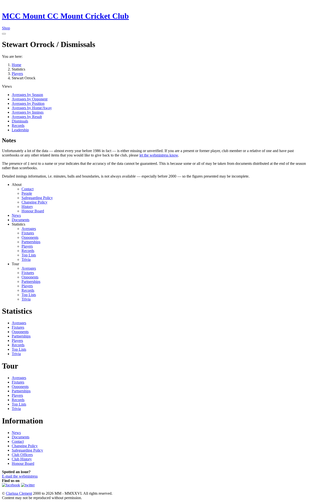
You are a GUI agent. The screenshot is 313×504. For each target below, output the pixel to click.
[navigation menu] (4, 34)
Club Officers (22, 455)
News (16, 215)
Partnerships (31, 242)
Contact (28, 189)
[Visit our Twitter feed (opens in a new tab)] (28, 485)
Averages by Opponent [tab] (29, 99)
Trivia (26, 259)
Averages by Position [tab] (28, 103)
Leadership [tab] (20, 130)
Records (28, 251)
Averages (29, 229)
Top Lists (29, 255)
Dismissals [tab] (20, 121)
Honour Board (33, 211)
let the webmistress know (158, 155)
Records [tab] (18, 125)
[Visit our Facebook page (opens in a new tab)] (11, 485)
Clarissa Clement (19, 493)
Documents (20, 220)
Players (27, 246)
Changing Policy (34, 202)
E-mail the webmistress (20, 476)
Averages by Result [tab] (27, 117)
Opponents (30, 237)
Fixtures (28, 233)
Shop (6, 28)
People (27, 193)
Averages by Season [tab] (27, 95)
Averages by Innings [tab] (28, 112)
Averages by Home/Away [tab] (32, 108)
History (27, 206)
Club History (22, 459)
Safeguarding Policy (37, 198)
